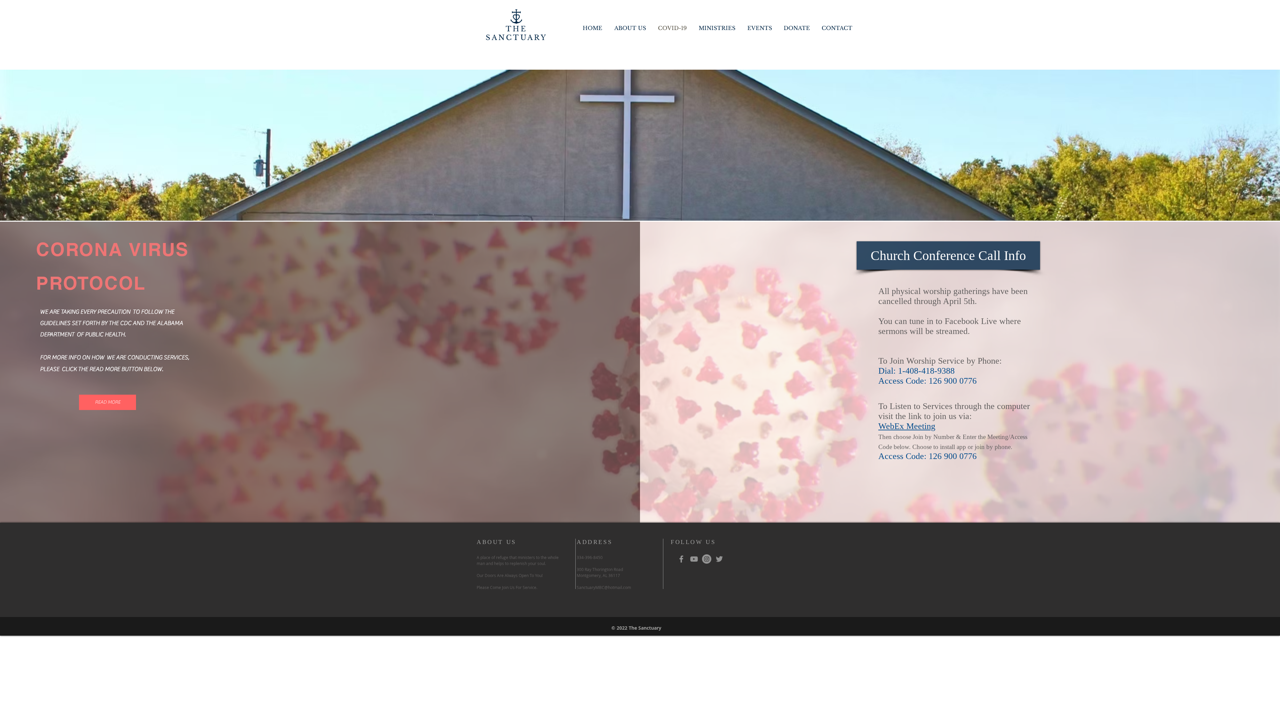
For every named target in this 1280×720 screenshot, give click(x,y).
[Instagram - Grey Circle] (706, 559)
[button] (948, 255)
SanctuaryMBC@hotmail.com (604, 587)
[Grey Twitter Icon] (719, 559)
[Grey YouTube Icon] (694, 559)
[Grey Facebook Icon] (681, 559)
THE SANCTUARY (516, 33)
